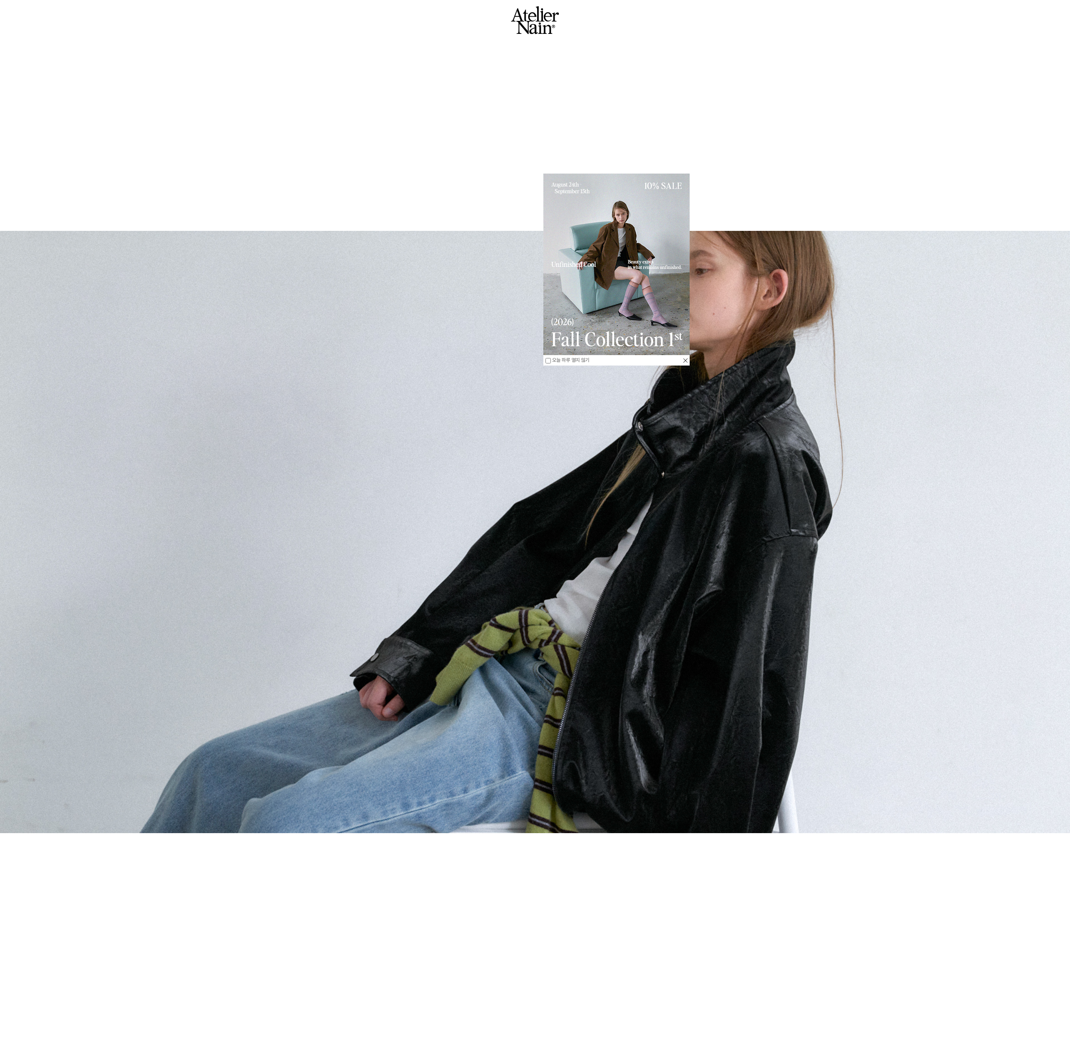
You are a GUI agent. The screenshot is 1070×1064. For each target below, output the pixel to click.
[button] (130, 1018)
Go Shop (535, 1045)
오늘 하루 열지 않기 (570, 360)
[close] (685, 360)
